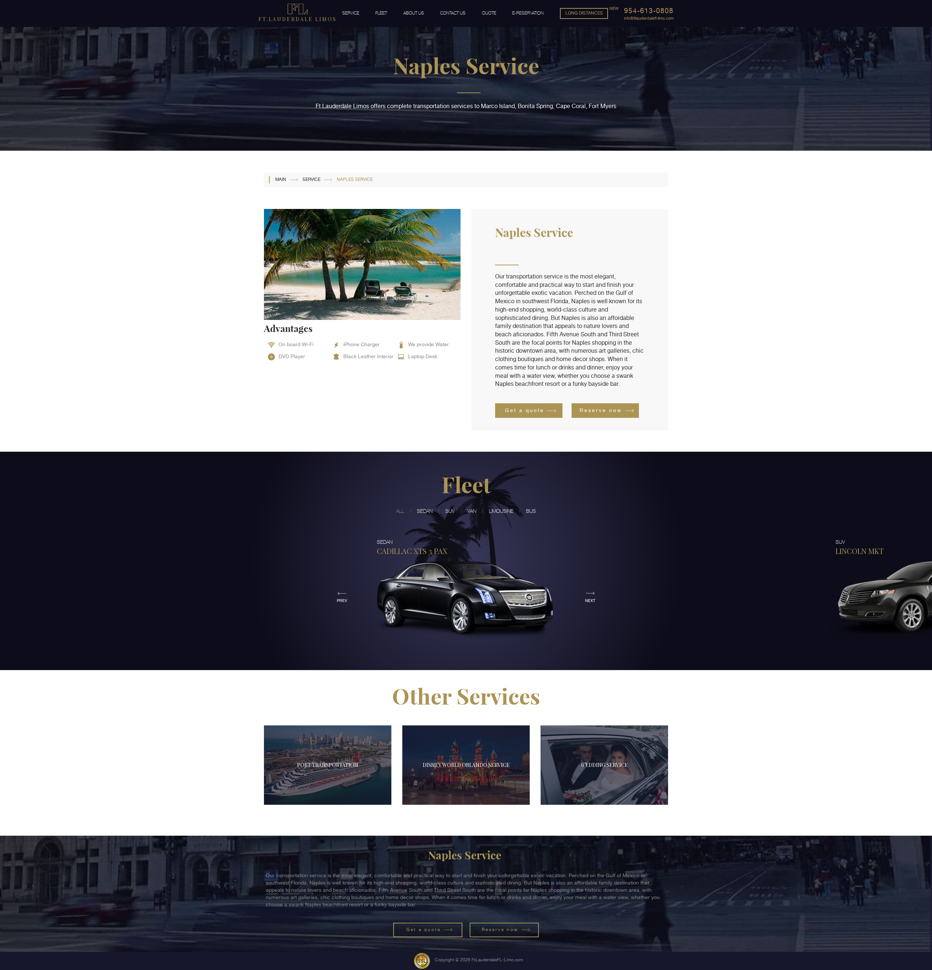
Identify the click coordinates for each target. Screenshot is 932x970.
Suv (450, 511)
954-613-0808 (649, 11)
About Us (413, 13)
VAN (471, 511)
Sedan (425, 511)
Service (350, 13)
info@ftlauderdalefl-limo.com (649, 18)
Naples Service (355, 179)
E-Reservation (528, 13)
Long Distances (584, 13)
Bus (531, 511)
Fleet (381, 13)
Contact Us (453, 13)
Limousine (501, 511)
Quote (489, 13)
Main (280, 179)
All (400, 511)
